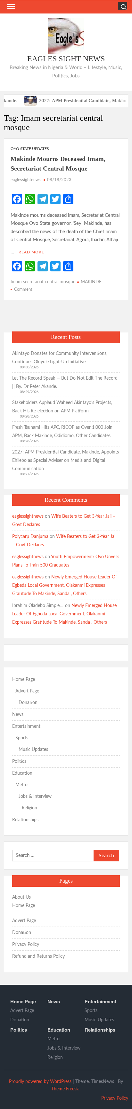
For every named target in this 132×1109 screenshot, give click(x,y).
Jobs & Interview (35, 796)
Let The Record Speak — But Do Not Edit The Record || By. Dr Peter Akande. (65, 382)
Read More (31, 252)
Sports (21, 738)
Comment (23, 289)
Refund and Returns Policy (38, 956)
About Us (21, 897)
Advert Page (27, 691)
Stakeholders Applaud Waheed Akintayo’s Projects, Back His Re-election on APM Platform (62, 406)
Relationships (25, 820)
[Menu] (10, 6)
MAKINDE (91, 282)
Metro (21, 785)
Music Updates (33, 749)
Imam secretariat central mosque (43, 282)
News (17, 714)
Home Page (23, 679)
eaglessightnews (26, 180)
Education (22, 773)
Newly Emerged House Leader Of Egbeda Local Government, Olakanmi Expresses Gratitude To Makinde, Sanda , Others (64, 585)
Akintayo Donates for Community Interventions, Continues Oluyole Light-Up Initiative (59, 357)
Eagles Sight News (66, 59)
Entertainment (26, 726)
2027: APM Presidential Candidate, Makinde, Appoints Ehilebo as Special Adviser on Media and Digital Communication (65, 460)
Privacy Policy (25, 944)
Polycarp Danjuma (30, 536)
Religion (29, 808)
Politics (19, 761)
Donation (28, 702)
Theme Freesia (65, 1089)
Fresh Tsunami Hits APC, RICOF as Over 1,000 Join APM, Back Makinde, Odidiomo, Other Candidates (62, 431)
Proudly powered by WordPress (40, 1081)
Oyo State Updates (30, 149)
